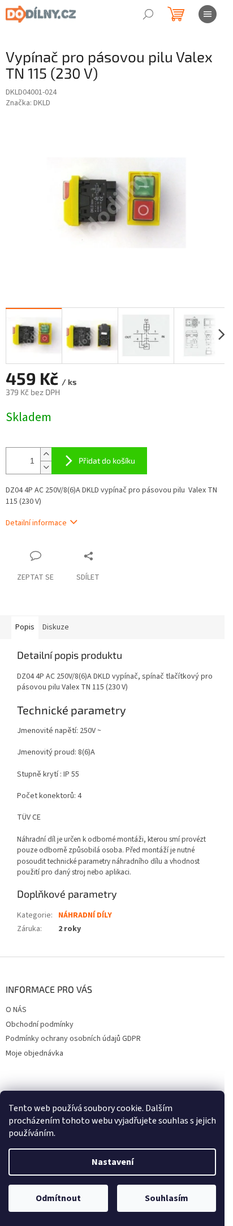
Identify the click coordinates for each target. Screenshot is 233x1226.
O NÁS (16, 1009)
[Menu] (207, 14)
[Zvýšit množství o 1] (45, 454)
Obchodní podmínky (40, 1024)
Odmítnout (58, 1198)
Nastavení (112, 1162)
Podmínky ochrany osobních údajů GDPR (73, 1038)
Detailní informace (36, 523)
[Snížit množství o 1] (45, 467)
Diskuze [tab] (55, 627)
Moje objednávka (34, 1053)
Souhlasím (166, 1198)
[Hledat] (148, 14)
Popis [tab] (24, 627)
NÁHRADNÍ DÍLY (85, 915)
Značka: (28, 103)
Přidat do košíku (107, 460)
